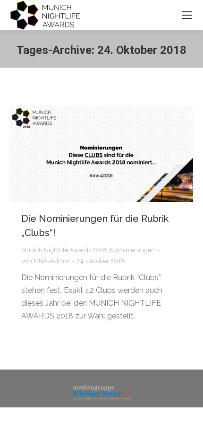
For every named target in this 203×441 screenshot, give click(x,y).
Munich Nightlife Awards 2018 (64, 250)
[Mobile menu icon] (187, 15)
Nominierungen (132, 250)
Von (45, 261)
